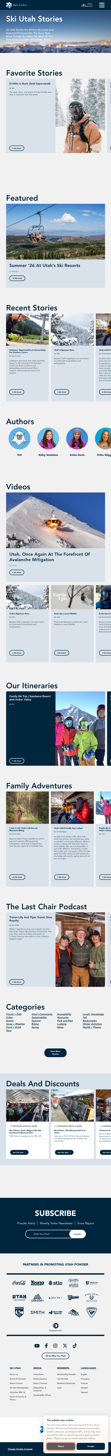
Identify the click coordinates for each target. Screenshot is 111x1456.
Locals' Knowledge (93, 1014)
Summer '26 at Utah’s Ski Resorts (44, 265)
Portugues (85, 1379)
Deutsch (84, 1388)
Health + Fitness (92, 1027)
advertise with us (17, 1392)
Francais (84, 1383)
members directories (66, 1383)
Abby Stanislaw (48, 455)
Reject (61, 1446)
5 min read (16, 148)
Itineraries (62, 1017)
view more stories (55, 1052)
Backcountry (90, 1020)
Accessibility (64, 1014)
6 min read (16, 392)
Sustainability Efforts (42, 1395)
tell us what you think (55, 1356)
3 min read (61, 392)
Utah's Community (42, 1014)
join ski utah (62, 1379)
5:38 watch (61, 653)
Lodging (61, 1024)
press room (38, 1374)
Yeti (19, 455)
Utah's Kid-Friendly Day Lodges (68, 828)
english (84, 1374)
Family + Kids (13, 1014)
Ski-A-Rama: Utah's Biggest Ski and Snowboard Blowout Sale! (25, 1131)
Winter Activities (92, 1024)
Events (10, 1020)
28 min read (17, 877)
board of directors (18, 1379)
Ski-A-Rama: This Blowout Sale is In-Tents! (70, 1131)
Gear (9, 1030)
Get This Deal (18, 1152)
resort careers (16, 1383)
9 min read (16, 572)
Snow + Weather (15, 1024)
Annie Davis (77, 455)
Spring (35, 1027)
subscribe (77, 1234)
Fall (85, 1017)
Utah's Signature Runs (64, 350)
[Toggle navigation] (100, 5)
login (59, 1388)
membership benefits (66, 1374)
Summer (36, 1020)
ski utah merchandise (19, 1388)
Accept (90, 1446)
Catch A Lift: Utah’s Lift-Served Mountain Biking (23, 829)
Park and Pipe (65, 1020)
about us (14, 1374)
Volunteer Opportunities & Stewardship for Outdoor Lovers (27, 351)
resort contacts (40, 1383)
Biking (35, 1024)
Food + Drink (13, 1027)
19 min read (17, 278)
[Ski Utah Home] (16, 5)
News (60, 1027)
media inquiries (40, 1379)
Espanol (84, 1392)
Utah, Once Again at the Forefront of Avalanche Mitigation (49, 556)
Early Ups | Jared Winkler (65, 613)
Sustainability (39, 1017)
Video (9, 1017)
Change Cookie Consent (20, 1449)
